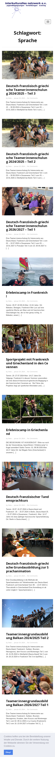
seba (10, 98)
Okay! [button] (8, 752)
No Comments (32, 98)
